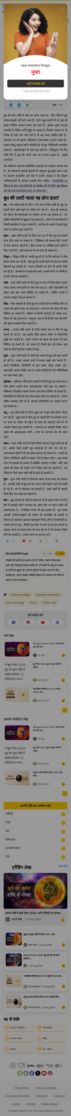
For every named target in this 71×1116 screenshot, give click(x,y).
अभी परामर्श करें (35, 83)
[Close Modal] (62, 9)
